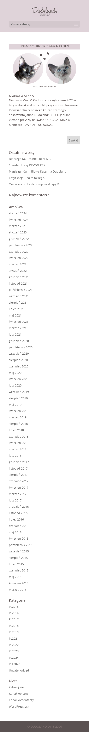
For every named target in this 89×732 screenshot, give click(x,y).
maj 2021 (15, 315)
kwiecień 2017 (18, 487)
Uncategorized (19, 670)
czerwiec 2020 (18, 366)
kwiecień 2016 (18, 538)
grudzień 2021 (19, 277)
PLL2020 (14, 664)
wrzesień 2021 (19, 296)
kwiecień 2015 (18, 583)
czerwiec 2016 (18, 526)
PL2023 (14, 651)
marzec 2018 (17, 449)
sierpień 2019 (18, 398)
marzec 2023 (17, 226)
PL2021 (14, 638)
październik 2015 (20, 545)
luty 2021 (15, 334)
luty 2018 (15, 456)
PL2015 (14, 607)
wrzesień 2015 (19, 551)
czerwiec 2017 (18, 481)
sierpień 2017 (18, 475)
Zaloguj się (16, 687)
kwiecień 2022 (18, 258)
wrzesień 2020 (19, 353)
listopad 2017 (18, 468)
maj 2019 (15, 405)
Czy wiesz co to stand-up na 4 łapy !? (34, 184)
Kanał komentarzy (21, 700)
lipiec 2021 (16, 309)
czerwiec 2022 (18, 252)
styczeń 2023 (18, 232)
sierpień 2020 (18, 360)
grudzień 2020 (19, 341)
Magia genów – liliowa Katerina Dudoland (37, 171)
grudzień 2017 (19, 462)
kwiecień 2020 (18, 379)
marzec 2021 (17, 328)
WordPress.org (19, 706)
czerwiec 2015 (18, 570)
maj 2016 (15, 532)
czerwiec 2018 (18, 436)
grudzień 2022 (19, 239)
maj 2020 (15, 373)
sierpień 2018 (18, 424)
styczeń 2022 (18, 271)
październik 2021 (20, 290)
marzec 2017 (17, 494)
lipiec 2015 (16, 564)
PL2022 (14, 645)
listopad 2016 (18, 513)
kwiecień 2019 (18, 411)
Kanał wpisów (18, 694)
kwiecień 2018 (18, 443)
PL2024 (14, 658)
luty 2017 (15, 500)
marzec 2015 (17, 590)
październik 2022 (20, 245)
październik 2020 (20, 347)
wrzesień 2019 (19, 392)
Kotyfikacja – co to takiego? (27, 178)
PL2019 (14, 632)
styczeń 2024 (18, 213)
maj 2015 (15, 577)
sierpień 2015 (18, 558)
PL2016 (14, 613)
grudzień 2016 (19, 507)
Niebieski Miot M (22, 96)
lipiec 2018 (16, 430)
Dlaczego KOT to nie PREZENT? (30, 159)
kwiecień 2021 (18, 322)
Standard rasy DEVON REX (27, 165)
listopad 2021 (18, 283)
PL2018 (14, 626)
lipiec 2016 (16, 519)
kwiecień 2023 (18, 220)
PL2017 (14, 619)
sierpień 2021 (18, 302)
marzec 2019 (17, 417)
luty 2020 (15, 385)
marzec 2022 (17, 264)
